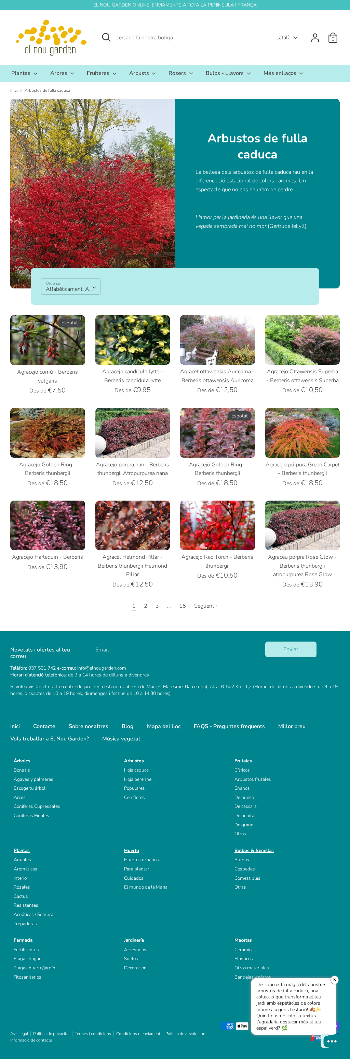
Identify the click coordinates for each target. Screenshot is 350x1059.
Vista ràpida (48, 354)
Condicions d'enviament (138, 1033)
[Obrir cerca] (106, 37)
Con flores (134, 797)
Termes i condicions (93, 1033)
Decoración (135, 968)
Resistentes (26, 905)
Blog (128, 726)
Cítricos (242, 770)
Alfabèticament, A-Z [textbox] (70, 289)
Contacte (44, 726)
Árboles (22, 761)
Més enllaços (281, 73)
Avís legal (19, 1033)
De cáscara (245, 806)
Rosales (22, 887)
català (284, 37)
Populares (134, 788)
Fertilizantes (26, 949)
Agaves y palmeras (33, 779)
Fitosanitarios (27, 977)
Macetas (243, 940)
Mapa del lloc (163, 726)
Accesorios (135, 949)
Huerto (131, 850)
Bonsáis (22, 770)
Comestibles (247, 878)
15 (182, 606)
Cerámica (244, 949)
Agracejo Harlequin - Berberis (47, 557)
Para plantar (136, 869)
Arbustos (134, 761)
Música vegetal (121, 738)
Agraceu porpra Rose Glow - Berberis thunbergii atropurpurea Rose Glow (302, 565)
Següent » (206, 606)
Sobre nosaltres (88, 726)
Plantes (21, 73)
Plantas (22, 850)
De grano (243, 825)
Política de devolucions (186, 1033)
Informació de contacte (31, 1040)
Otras (240, 887)
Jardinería (134, 940)
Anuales (22, 859)
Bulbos (241, 859)
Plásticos (243, 958)
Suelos (131, 958)
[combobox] (70, 286)
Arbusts (139, 73)
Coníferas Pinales (31, 815)
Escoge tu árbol (29, 788)
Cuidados (134, 878)
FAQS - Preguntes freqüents (229, 726)
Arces (20, 797)
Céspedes (244, 869)
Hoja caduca (136, 770)
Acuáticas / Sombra (33, 914)
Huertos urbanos (141, 859)
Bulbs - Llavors (225, 73)
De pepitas (245, 815)
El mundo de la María (145, 887)
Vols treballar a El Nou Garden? (49, 738)
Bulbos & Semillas (254, 850)
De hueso (244, 797)
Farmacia (23, 940)
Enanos (242, 788)
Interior (21, 878)
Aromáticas (25, 869)
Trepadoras (25, 923)
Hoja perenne (137, 779)
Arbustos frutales (252, 779)
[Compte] (315, 35)
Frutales (243, 761)
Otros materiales (251, 968)
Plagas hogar (27, 958)
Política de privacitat (51, 1033)
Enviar (290, 649)
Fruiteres (99, 73)
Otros (240, 833)
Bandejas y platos (252, 977)
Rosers (178, 73)
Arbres (59, 73)
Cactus (21, 896)
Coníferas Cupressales (37, 806)
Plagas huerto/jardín (34, 968)
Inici (15, 726)
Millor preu (292, 726)
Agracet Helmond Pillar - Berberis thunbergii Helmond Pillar (132, 565)
